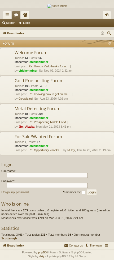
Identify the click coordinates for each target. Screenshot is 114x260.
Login (26, 22)
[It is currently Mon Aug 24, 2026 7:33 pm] (102, 33)
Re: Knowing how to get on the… (50, 94)
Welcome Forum (31, 52)
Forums (17, 16)
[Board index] (57, 6)
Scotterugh (9, 238)
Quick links (8, 16)
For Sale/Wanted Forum (38, 137)
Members (26, 16)
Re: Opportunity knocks (44, 150)
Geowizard (26, 98)
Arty (42, 256)
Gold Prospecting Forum (39, 80)
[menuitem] (109, 33)
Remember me (72, 192)
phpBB (42, 252)
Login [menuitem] (108, 16)
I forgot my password (15, 192)
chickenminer (38, 61)
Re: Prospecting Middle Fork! (47, 122)
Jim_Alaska (26, 126)
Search (10, 22)
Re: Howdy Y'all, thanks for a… (49, 66)
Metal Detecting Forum (37, 109)
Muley (71, 150)
